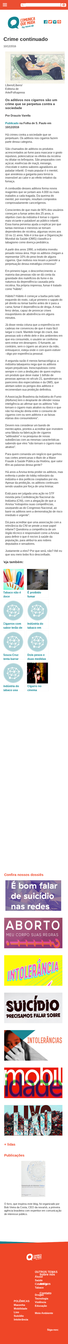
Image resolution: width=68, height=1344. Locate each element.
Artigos (45, 1284)
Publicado (12, 123)
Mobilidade (20, 1308)
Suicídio (19, 1315)
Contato (45, 1293)
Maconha (19, 1304)
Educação (41, 1305)
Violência (40, 1302)
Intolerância (21, 1319)
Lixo (16, 1312)
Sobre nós (47, 1274)
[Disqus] (34, 739)
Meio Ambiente (44, 1313)
